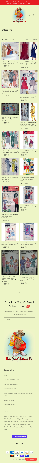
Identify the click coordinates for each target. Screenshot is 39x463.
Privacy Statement (10, 389)
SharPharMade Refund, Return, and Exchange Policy (18, 394)
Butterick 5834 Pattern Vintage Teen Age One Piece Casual (28, 96)
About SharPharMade (11, 384)
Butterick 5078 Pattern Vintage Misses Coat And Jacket (10, 62)
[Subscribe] (32, 319)
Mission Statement (10, 404)
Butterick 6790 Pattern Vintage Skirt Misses (28, 206)
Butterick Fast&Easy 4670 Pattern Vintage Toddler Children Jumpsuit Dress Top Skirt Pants (9, 279)
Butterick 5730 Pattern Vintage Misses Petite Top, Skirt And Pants (10, 91)
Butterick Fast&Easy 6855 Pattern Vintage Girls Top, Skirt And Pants (28, 279)
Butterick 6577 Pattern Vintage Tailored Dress (10, 178)
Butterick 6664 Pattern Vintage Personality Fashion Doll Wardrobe (10, 216)
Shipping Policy (9, 400)
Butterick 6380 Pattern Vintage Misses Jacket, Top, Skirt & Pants (10, 151)
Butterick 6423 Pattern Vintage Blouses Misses (28, 151)
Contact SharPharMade (11, 380)
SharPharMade (22, 459)
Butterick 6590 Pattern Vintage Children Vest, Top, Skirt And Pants (28, 179)
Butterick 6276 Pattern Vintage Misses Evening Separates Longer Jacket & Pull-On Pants (28, 124)
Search (6, 375)
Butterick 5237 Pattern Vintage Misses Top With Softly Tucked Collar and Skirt (28, 63)
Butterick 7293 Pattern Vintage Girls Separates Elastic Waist (10, 243)
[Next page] (25, 292)
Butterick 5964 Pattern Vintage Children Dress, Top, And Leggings (10, 119)
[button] (4, 15)
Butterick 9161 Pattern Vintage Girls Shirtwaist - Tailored (28, 243)
